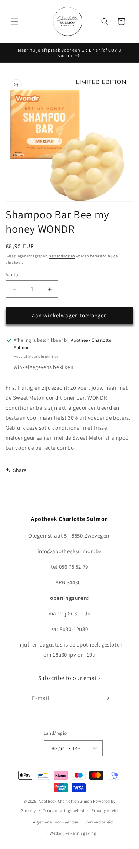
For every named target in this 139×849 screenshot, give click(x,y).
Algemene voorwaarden (56, 822)
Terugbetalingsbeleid (64, 810)
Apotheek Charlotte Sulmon (65, 801)
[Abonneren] (106, 698)
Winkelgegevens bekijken (44, 367)
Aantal (12, 274)
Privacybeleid (105, 810)
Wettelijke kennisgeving (73, 833)
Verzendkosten (62, 256)
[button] (15, 21)
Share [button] (20, 470)
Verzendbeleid (99, 822)
